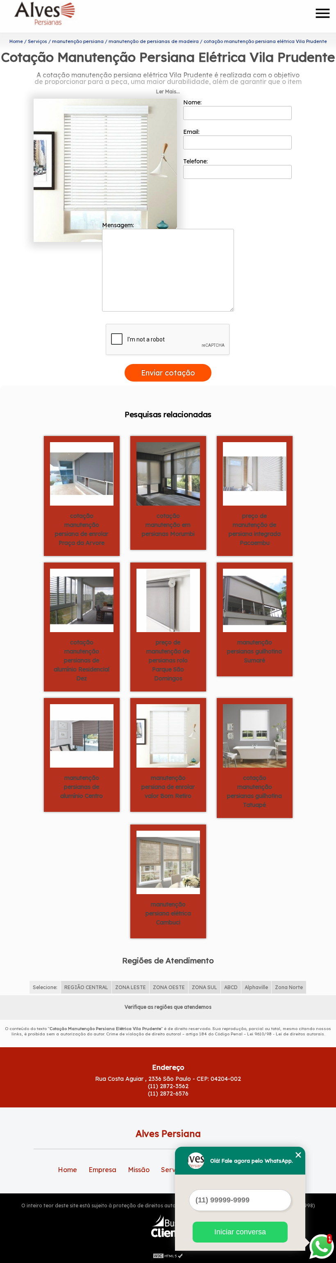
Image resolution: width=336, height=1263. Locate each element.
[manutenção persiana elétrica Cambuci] (168, 862)
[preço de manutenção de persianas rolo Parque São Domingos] (168, 600)
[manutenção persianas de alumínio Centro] (81, 735)
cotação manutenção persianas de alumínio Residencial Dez (81, 660)
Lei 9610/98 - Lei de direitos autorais (285, 1034)
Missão (139, 1170)
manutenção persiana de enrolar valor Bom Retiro (168, 787)
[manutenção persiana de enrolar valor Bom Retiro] (168, 735)
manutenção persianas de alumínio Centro (81, 787)
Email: (192, 132)
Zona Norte (289, 987)
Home (67, 1170)
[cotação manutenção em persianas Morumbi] (168, 473)
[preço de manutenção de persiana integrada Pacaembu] (254, 473)
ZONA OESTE (169, 987)
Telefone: (196, 161)
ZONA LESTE (130, 987)
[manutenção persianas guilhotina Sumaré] (254, 600)
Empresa (102, 1170)
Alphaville (256, 987)
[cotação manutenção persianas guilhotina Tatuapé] (254, 735)
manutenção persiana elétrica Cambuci (168, 913)
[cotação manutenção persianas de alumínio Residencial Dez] (81, 600)
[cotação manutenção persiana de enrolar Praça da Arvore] (81, 473)
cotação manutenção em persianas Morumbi (168, 525)
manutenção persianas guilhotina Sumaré (254, 651)
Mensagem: (119, 225)
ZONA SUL (204, 987)
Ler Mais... (168, 91)
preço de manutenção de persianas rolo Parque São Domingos (168, 660)
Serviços (174, 1170)
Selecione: (45, 987)
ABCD (231, 987)
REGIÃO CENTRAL (86, 987)
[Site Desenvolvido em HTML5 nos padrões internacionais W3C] (168, 1255)
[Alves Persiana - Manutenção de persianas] (61, 16)
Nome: (193, 102)
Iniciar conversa (240, 1232)
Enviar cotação (168, 372)
